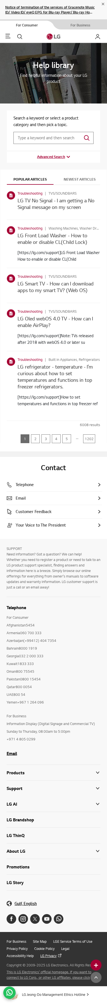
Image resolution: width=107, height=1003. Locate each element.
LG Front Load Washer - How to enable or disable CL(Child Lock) (52, 238)
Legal (65, 948)
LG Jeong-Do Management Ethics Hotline (53, 994)
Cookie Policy (44, 948)
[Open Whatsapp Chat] (9, 992)
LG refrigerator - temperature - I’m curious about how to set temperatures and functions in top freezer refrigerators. (55, 376)
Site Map (40, 941)
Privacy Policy (17, 948)
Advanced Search (51, 156)
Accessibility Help (20, 955)
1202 (89, 438)
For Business (16, 941)
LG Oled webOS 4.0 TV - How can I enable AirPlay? (55, 321)
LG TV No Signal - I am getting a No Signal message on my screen (56, 203)
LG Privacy (48, 955)
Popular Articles (30, 179)
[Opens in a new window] (11, 919)
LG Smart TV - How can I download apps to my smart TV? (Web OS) (56, 286)
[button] (53, 788)
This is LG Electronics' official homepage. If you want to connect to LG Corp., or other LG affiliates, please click (49, 974)
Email (12, 753)
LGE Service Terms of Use (72, 941)
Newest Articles (80, 179)
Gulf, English (26, 903)
